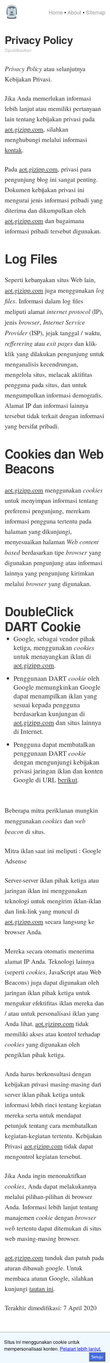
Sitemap (95, 12)
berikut (67, 779)
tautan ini (41, 1288)
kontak (13, 149)
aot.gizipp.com (24, 129)
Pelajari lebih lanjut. (80, 1348)
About (74, 12)
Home (56, 12)
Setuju (97, 1356)
